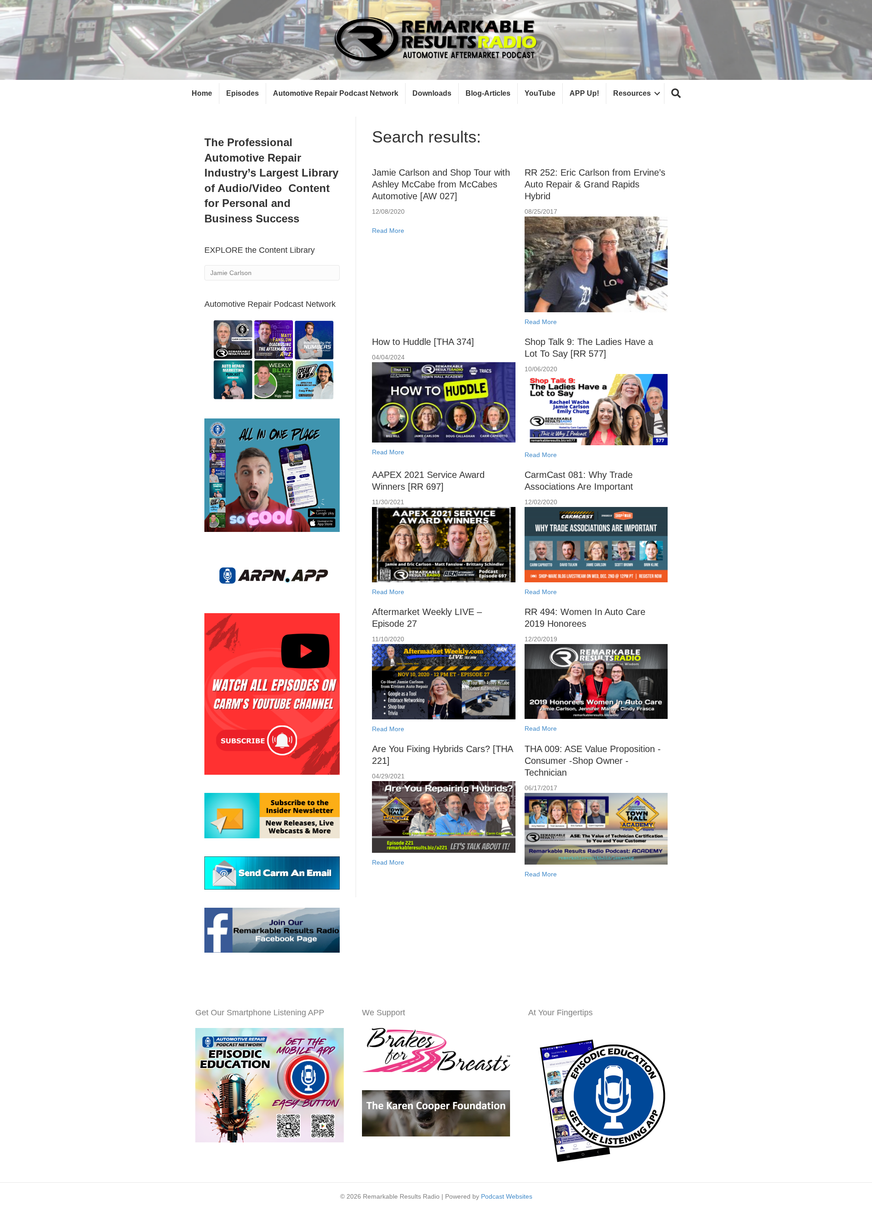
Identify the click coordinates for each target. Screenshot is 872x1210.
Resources (632, 93)
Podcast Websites (506, 1196)
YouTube (540, 93)
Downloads (431, 93)
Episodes (242, 93)
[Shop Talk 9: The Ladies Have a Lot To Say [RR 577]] (596, 409)
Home (202, 93)
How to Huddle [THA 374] (423, 342)
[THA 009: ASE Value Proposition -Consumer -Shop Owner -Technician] (596, 828)
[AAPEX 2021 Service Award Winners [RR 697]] (443, 544)
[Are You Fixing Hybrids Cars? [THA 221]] (443, 816)
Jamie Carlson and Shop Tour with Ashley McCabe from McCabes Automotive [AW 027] (441, 184)
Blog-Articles (488, 93)
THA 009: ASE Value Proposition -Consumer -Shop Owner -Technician (593, 760)
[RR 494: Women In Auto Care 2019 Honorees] (596, 681)
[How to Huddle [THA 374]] (443, 401)
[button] (676, 93)
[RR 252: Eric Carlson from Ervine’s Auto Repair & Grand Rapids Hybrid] (596, 263)
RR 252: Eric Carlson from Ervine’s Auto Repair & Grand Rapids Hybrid (595, 184)
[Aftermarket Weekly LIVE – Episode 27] (443, 681)
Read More (388, 230)
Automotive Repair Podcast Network (335, 93)
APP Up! (584, 93)
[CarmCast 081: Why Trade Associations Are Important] (596, 544)
